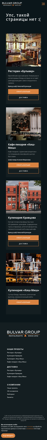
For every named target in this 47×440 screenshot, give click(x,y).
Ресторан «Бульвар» (14, 352)
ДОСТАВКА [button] (12, 367)
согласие (30, 426)
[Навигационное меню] (43, 4)
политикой (30, 429)
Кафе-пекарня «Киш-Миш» (17, 362)
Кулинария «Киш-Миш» (15, 359)
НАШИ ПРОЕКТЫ (15, 349)
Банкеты (10, 397)
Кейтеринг (11, 394)
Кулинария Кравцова (14, 356)
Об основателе (12, 391)
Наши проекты (12, 388)
